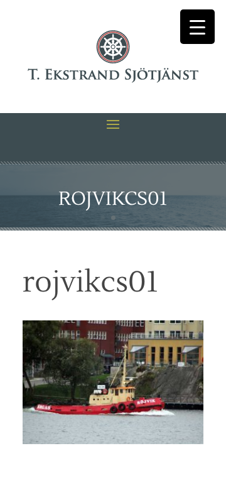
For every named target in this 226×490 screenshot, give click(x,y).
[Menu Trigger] (197, 26)
